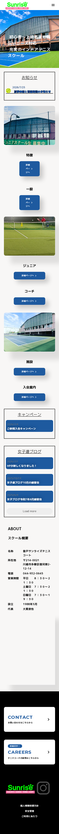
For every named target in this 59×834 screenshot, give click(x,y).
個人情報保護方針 (29, 805)
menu (53, 5)
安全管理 (29, 811)
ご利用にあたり (29, 816)
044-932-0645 (33, 573)
